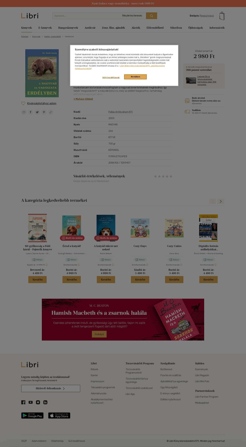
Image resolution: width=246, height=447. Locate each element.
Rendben (135, 77)
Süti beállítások (111, 77)
